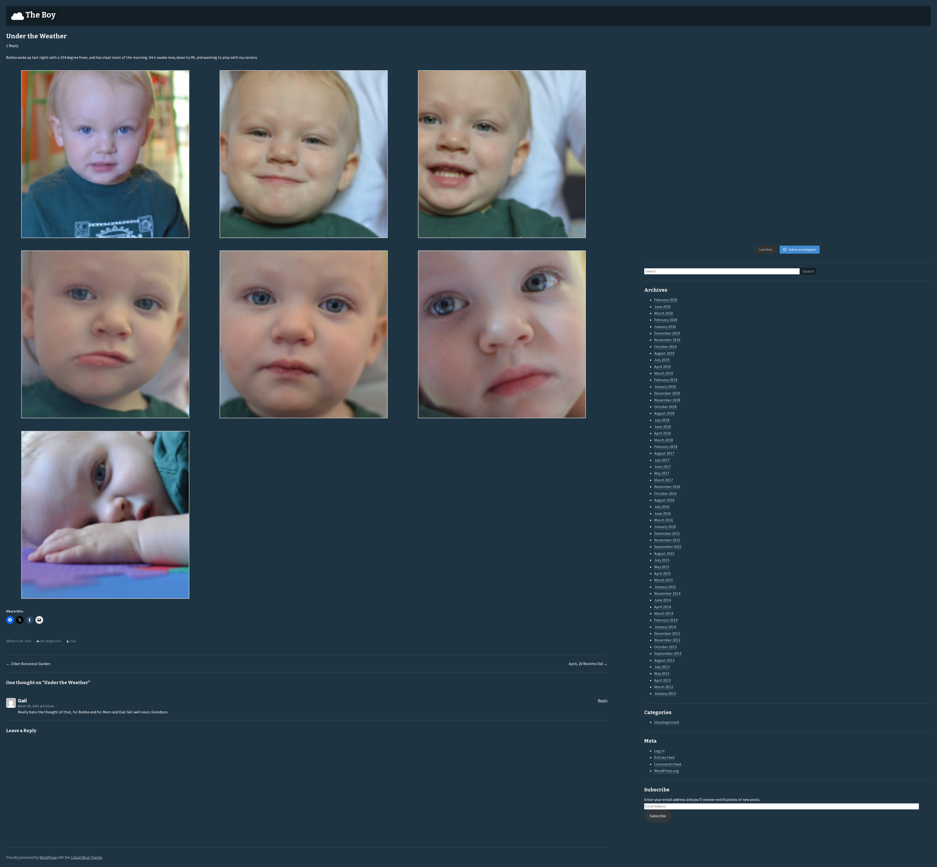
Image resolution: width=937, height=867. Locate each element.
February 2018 (665, 446)
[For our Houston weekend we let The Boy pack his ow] (679, 179)
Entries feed (664, 757)
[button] (105, 155)
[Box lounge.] (896, 138)
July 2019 (662, 359)
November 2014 (667, 593)
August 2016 (664, 500)
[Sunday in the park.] (896, 221)
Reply (602, 700)
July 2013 (662, 666)
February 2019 (665, 379)
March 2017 (663, 480)
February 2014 (665, 620)
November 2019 (667, 339)
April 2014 (662, 606)
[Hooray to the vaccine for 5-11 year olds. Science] (751, 54)
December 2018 (667, 393)
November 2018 (667, 400)
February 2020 (665, 319)
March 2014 (663, 613)
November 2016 (667, 486)
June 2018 (662, 426)
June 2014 (662, 600)
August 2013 (664, 660)
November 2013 (667, 640)
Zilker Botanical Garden (28, 663)
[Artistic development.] (751, 221)
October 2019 (665, 346)
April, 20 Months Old (588, 663)
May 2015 (661, 566)
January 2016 (665, 526)
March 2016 (663, 520)
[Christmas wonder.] (824, 96)
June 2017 (662, 466)
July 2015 (662, 560)
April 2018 (662, 433)
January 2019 (665, 386)
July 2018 (662, 420)
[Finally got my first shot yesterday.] (751, 96)
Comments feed (667, 764)
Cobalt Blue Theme (86, 857)
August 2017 (664, 453)
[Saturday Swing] (679, 138)
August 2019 (664, 353)
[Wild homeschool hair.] (679, 96)
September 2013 (668, 653)
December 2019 (667, 333)
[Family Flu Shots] (896, 96)
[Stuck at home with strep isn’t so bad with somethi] (896, 179)
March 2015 (663, 580)
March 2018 (663, 440)
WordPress (48, 857)
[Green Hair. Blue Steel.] (824, 221)
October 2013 (665, 646)
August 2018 (664, 413)
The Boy (40, 15)
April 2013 (662, 680)
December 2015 (667, 533)
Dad (72, 641)
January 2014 (665, 626)
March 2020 (663, 313)
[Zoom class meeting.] (824, 138)
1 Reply (12, 45)
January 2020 (665, 326)
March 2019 (663, 373)
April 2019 (662, 366)
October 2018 (665, 406)
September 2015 (668, 546)
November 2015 (667, 540)
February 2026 (665, 299)
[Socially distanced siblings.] (751, 138)
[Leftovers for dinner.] (751, 179)
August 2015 (664, 553)
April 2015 (662, 573)
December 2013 (667, 633)
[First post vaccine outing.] (896, 54)
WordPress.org (666, 770)
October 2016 (665, 493)
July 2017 (662, 460)
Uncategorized (50, 641)
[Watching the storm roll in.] (679, 54)
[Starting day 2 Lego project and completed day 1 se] (824, 179)
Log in (659, 750)
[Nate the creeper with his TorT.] (824, 54)
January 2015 (665, 586)
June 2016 (662, 513)
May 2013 (661, 673)
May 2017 (661, 473)
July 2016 (662, 506)
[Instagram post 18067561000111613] (679, 221)
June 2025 (662, 306)
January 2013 (665, 693)
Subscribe (658, 815)
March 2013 (663, 686)
